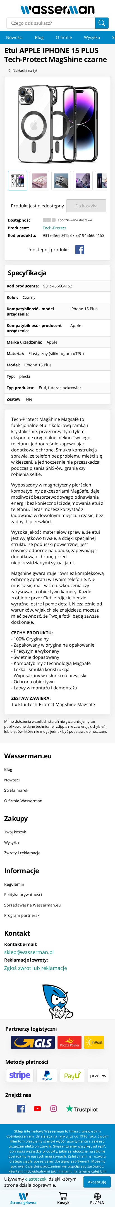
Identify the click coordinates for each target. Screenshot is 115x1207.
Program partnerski (22, 915)
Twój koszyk (15, 832)
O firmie (64, 37)
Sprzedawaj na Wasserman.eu (32, 904)
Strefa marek (16, 790)
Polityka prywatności (23, 894)
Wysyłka (92, 37)
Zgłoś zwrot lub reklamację (35, 967)
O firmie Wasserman (23, 800)
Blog (39, 37)
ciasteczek (35, 1179)
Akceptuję (97, 1181)
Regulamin (14, 883)
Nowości (14, 37)
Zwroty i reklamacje (22, 852)
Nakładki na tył (25, 70)
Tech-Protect (54, 227)
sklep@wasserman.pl (29, 952)
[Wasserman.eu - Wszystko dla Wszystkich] (57, 10)
